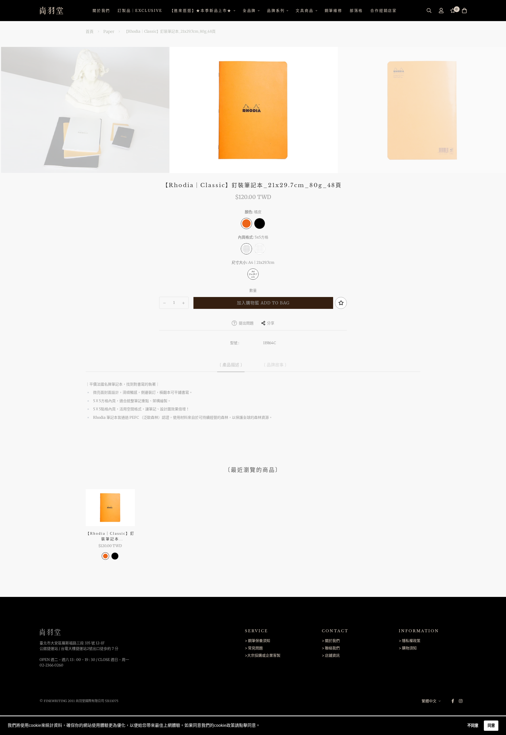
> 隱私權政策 (409, 640)
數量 (253, 290)
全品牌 (249, 10)
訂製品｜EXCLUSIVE (140, 10)
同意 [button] (491, 725)
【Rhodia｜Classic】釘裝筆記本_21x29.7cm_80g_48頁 (110, 537)
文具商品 (304, 10)
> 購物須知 (408, 648)
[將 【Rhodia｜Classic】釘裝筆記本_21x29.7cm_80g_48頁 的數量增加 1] (184, 303)
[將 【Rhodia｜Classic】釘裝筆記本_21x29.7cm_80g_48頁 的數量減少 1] (164, 303)
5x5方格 (246, 249)
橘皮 (246, 223)
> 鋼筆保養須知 (257, 640)
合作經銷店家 (383, 10)
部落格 (356, 10)
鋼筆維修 (333, 10)
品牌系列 (276, 10)
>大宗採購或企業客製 (262, 655)
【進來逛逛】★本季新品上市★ (201, 10)
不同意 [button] (472, 725)
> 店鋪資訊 (331, 655)
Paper (108, 31)
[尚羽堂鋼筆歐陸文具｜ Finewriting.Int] (51, 10)
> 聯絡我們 (331, 648)
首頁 (90, 31)
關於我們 (101, 10)
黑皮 (259, 223)
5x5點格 (259, 249)
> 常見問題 (254, 648)
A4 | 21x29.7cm (253, 274)
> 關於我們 (331, 640)
